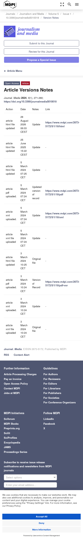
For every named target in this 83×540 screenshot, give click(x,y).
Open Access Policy (16, 383)
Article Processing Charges (20, 374)
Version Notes (51, 17)
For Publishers (52, 393)
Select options (14, 477)
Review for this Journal (41, 51)
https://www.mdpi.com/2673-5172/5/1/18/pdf (62, 192)
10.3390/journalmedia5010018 (22, 17)
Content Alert (21, 355)
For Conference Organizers (59, 402)
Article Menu (13, 71)
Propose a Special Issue (41, 60)
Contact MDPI (12, 388)
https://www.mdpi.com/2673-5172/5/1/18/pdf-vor (62, 283)
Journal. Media (13, 349)
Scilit (7, 433)
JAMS (7, 447)
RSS (6, 355)
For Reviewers (51, 379)
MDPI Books (11, 423)
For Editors (50, 383)
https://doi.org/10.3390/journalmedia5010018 (30, 101)
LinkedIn (48, 419)
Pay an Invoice (12, 379)
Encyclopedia (12, 442)
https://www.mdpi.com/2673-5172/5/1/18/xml (62, 215)
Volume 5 (53, 14)
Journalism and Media (31, 14)
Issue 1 (67, 14)
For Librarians (51, 388)
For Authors (50, 374)
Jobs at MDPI (12, 393)
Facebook (49, 423)
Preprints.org (12, 428)
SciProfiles (10, 437)
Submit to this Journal (41, 43)
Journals (10, 14)
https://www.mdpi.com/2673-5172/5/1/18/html (62, 124)
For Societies (51, 398)
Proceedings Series (15, 452)
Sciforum (9, 419)
